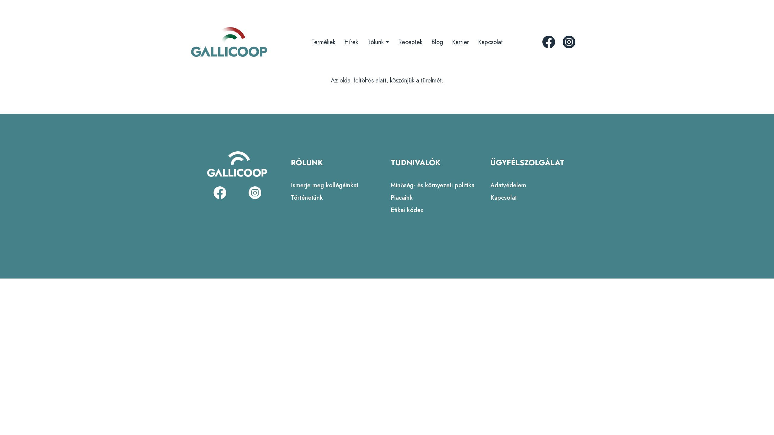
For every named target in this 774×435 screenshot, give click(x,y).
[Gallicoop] (229, 42)
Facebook (548, 42)
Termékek (323, 42)
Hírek (351, 42)
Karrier (460, 42)
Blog (437, 42)
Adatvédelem (508, 185)
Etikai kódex (407, 210)
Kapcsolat (490, 42)
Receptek (410, 42)
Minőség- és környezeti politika (432, 185)
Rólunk (375, 42)
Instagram (569, 42)
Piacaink (402, 197)
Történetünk (307, 197)
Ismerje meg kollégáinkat (324, 185)
